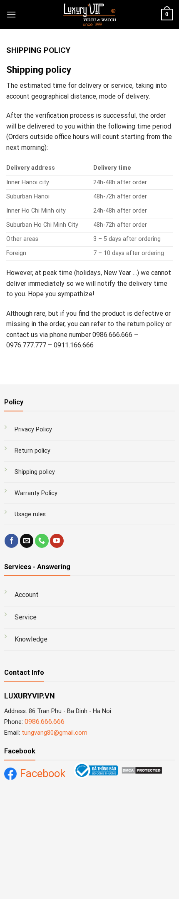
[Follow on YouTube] (57, 541)
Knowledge (31, 639)
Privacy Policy (33, 429)
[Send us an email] (27, 541)
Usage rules (30, 514)
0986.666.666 (45, 722)
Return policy (32, 450)
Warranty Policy (36, 493)
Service (26, 617)
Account (27, 595)
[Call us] (42, 541)
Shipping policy (35, 472)
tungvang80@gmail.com (54, 732)
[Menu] (11, 14)
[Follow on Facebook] (11, 541)
